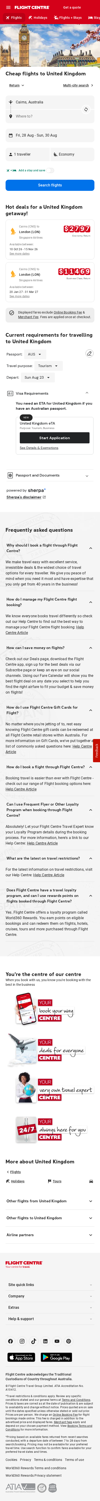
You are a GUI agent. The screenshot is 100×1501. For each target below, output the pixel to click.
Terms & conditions (48, 1460)
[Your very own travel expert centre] (50, 1090)
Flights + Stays (70, 17)
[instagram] (22, 1341)
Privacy (25, 1460)
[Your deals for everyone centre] (50, 1050)
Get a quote (72, 7)
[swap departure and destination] (86, 109)
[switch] (49, 171)
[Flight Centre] (32, 7)
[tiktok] (34, 1341)
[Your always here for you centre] (50, 1129)
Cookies (11, 1460)
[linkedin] (45, 1341)
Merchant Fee (28, 317)
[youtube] (57, 1341)
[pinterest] (68, 1341)
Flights (16, 17)
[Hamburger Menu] (8, 7)
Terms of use (74, 1460)
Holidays (40, 17)
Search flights (50, 185)
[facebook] (10, 1341)
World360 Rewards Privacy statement (34, 1475)
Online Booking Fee (68, 312)
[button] (28, 154)
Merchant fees (63, 1422)
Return (14, 85)
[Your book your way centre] (50, 1010)
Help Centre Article (21, 789)
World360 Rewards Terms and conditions (36, 1468)
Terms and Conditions (76, 1400)
